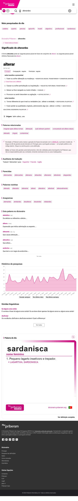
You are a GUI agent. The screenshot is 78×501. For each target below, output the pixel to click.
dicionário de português (44, 431)
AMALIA (55, 142)
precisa (22, 29)
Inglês (39, 162)
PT (4, 11)
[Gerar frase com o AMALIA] (67, 86)
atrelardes (17, 202)
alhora (5, 223)
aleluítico (6, 215)
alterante (25, 188)
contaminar (24, 133)
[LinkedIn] (13, 440)
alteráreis (57, 175)
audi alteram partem (42, 129)
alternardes (8, 175)
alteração (29, 129)
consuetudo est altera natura (63, 129)
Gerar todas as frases (11, 43)
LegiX (3, 481)
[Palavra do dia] (73, 337)
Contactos (5, 474)
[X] (16, 440)
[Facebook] (3, 440)
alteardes (38, 175)
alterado (7, 133)
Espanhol (26, 162)
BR (8, 11)
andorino (6, 248)
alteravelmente (62, 188)
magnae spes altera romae (13, 129)
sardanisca (71, 29)
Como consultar (6, 458)
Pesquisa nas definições (9, 453)
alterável (51, 188)
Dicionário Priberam (9, 39)
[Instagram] (6, 440)
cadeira (5, 29)
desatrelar (37, 202)
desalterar (27, 202)
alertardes (7, 202)
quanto (13, 29)
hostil (40, 29)
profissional (59, 29)
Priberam (4, 476)
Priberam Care (6, 486)
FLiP (3, 478)
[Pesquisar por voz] (20, 11)
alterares (29, 175)
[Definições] (69, 11)
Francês (33, 162)
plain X (3, 483)
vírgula (14, 133)
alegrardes (67, 175)
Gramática (5, 463)
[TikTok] (9, 440)
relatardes (47, 202)
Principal (4, 451)
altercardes (19, 175)
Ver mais (39, 256)
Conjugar (7, 71)
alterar (33, 188)
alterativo (41, 188)
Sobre (3, 456)
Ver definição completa (66, 417)
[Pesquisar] (16, 11)
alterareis (47, 175)
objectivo (48, 29)
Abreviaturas (5, 461)
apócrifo (32, 29)
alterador (15, 188)
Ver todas (39, 325)
